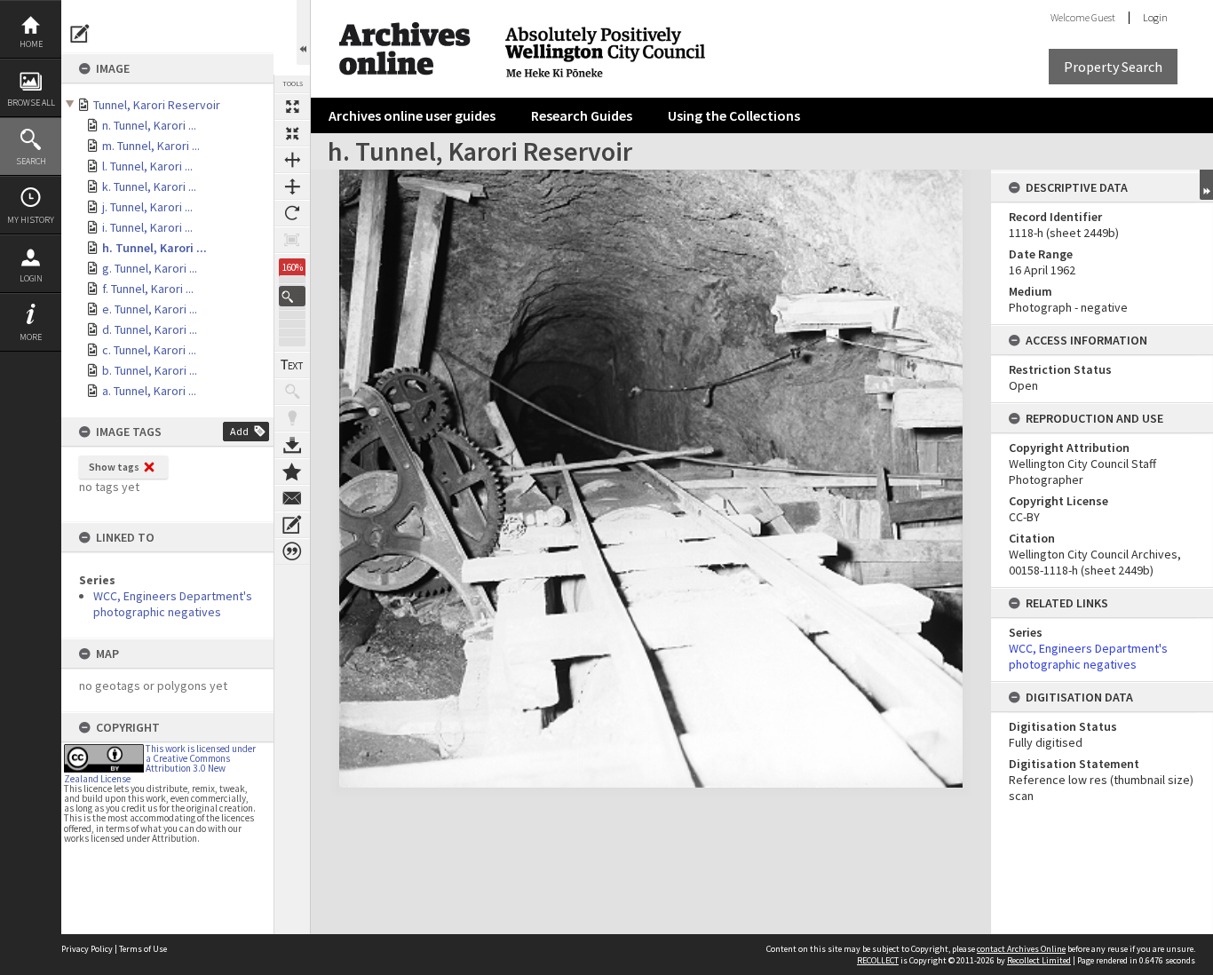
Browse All (31, 102)
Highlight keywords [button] (292, 418)
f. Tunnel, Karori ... (148, 289)
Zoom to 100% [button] (292, 239)
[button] (292, 296)
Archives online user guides (412, 115)
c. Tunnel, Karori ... (149, 350)
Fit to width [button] (292, 160)
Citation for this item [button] (292, 551)
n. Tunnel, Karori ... (149, 125)
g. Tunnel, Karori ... (149, 268)
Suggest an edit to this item (80, 34)
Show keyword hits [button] (292, 391)
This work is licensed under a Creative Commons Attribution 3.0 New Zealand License (160, 763)
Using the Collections (734, 115)
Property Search (1113, 66)
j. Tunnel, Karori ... (147, 207)
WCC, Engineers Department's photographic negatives (172, 604)
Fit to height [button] (292, 186)
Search (31, 161)
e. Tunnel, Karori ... (149, 309)
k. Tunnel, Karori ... (149, 186)
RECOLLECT (878, 960)
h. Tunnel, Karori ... (154, 248)
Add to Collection (292, 471)
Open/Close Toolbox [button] (303, 32)
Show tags (114, 466)
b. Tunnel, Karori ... (149, 370)
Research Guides (581, 115)
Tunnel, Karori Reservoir (156, 105)
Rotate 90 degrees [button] (292, 213)
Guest (1103, 17)
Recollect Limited (1039, 960)
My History (30, 220)
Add (239, 431)
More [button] (31, 337)
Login (31, 278)
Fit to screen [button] (292, 133)
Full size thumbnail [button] (292, 106)
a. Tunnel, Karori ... (149, 391)
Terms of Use (143, 949)
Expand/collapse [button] (1206, 185)
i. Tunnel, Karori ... (147, 227)
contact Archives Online (1021, 949)
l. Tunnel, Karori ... (147, 166)
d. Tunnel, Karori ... (149, 329)
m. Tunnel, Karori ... (151, 146)
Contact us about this (292, 498)
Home (31, 44)
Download (292, 445)
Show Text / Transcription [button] (292, 365)
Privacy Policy (87, 949)
